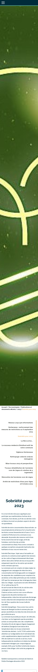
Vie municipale (14, 407)
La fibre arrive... (27, 441)
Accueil (4, 407)
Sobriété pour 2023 (25, 436)
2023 (19, 409)
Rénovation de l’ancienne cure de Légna (17, 477)
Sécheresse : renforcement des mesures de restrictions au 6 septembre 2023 (17, 429)
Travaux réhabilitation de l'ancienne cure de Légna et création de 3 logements (19, 470)
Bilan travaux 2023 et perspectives (19, 463)
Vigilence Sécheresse (24, 452)
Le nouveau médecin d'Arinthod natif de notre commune (17, 446)
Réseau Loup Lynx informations (21, 423)
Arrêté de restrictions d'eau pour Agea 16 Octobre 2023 (18, 483)
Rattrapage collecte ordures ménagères (21, 458)
